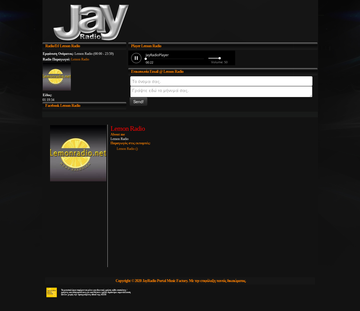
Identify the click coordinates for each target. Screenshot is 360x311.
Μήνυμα (129, 89)
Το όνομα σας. (129, 79)
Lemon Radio (80, 59)
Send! (138, 101)
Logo (109, 23)
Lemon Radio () (127, 149)
